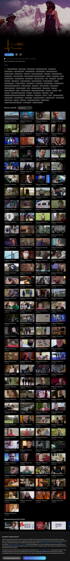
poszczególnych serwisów (44, 549)
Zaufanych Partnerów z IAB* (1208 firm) (49, 542)
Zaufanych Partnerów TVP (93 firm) (17, 544)
